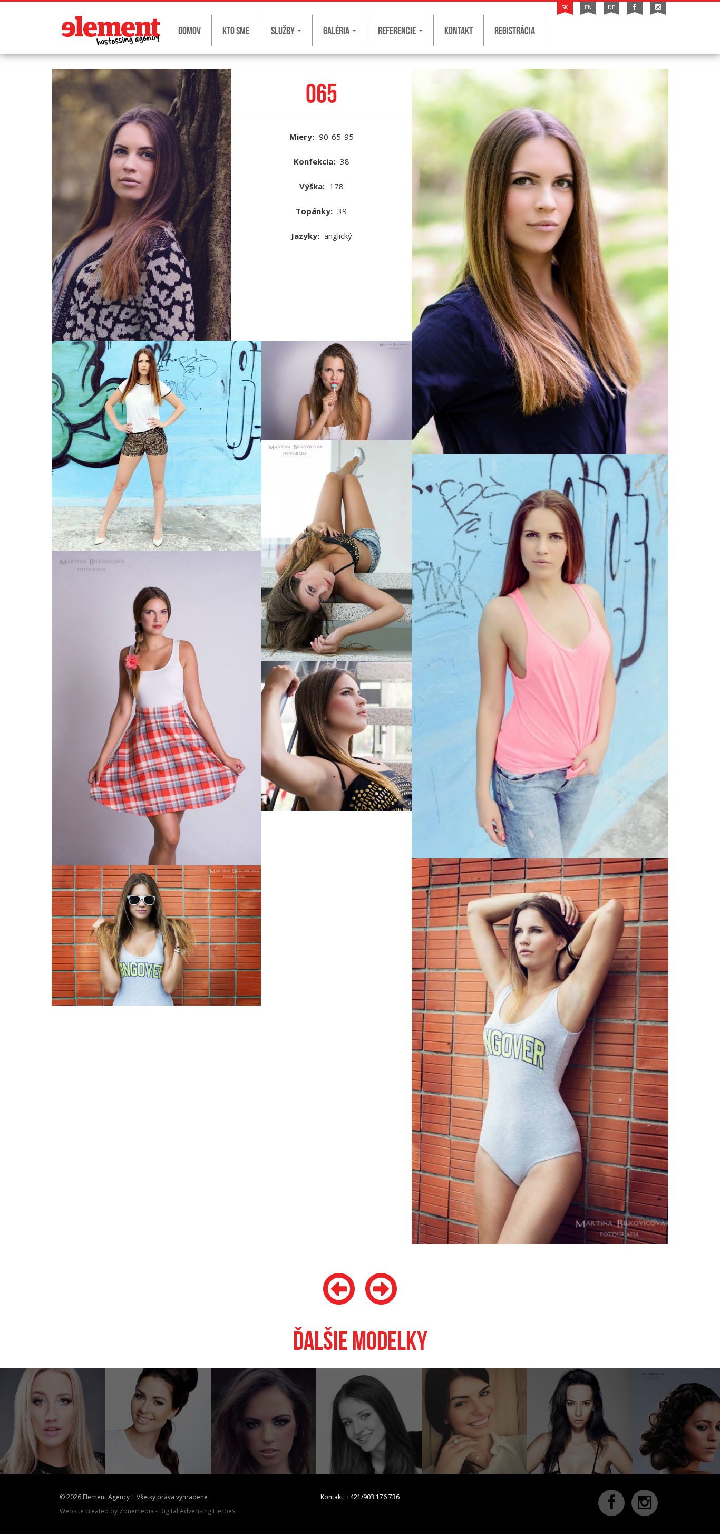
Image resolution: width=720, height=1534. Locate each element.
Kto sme (235, 30)
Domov (189, 30)
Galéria (337, 30)
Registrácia (514, 30)
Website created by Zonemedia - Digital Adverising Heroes (147, 1511)
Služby (283, 30)
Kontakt (458, 30)
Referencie (397, 30)
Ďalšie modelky (360, 1340)
